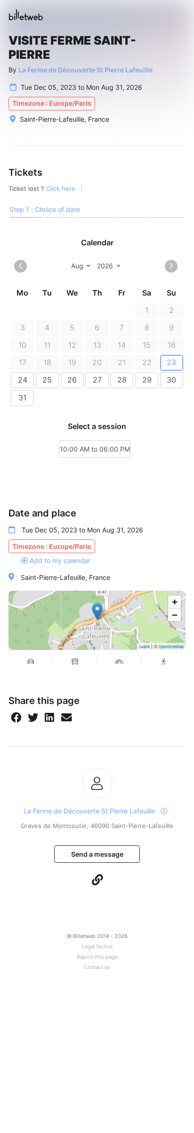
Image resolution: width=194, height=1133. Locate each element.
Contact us (97, 967)
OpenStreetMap (171, 646)
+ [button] (175, 601)
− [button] (175, 614)
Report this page (97, 957)
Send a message (97, 854)
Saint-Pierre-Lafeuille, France (65, 577)
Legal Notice (97, 947)
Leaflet (144, 646)
